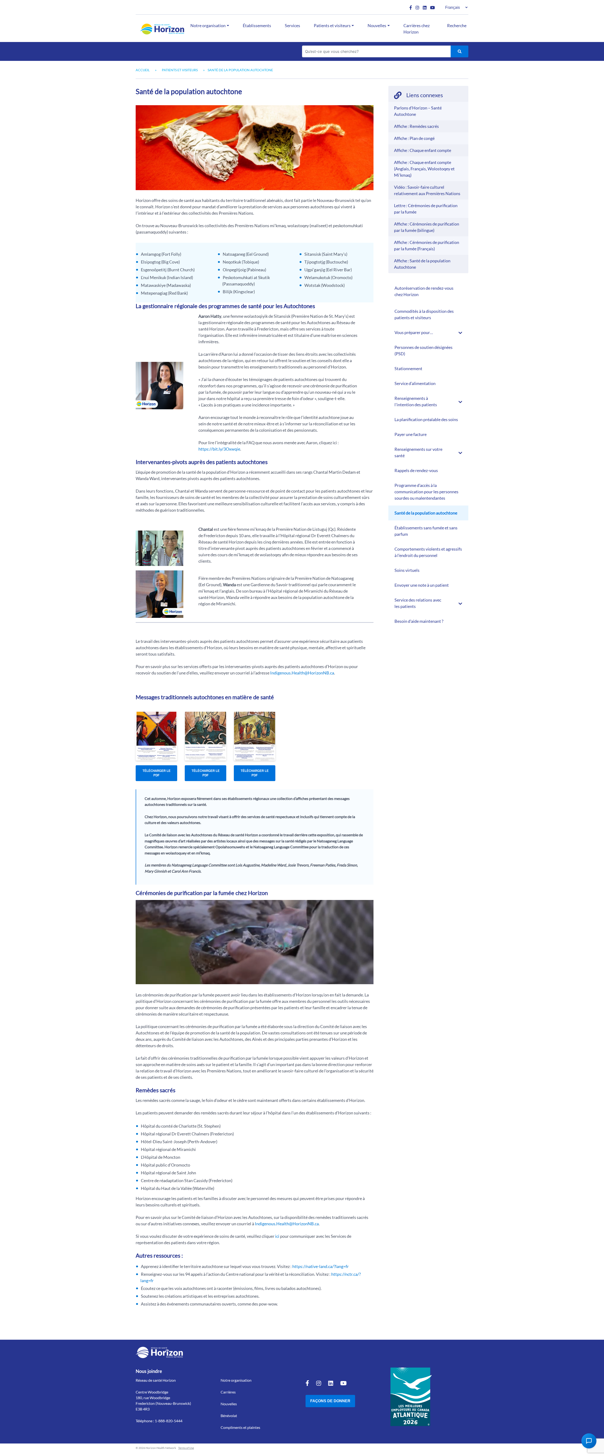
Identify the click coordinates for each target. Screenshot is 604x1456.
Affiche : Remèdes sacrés (416, 126)
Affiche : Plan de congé (414, 138)
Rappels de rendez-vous (416, 470)
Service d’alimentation (415, 383)
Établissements (257, 25)
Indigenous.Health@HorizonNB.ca (302, 672)
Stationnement (408, 368)
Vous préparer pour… (413, 332)
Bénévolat (229, 1415)
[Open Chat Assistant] (588, 1440)
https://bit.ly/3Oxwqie (219, 449)
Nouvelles (377, 25)
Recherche (456, 25)
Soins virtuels (406, 570)
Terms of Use (186, 1448)
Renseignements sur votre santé (418, 452)
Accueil (143, 70)
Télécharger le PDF (157, 773)
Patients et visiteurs (332, 25)
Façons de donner (330, 1401)
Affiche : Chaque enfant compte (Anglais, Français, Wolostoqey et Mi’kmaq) (424, 169)
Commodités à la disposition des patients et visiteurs (424, 314)
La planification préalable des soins (426, 419)
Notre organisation (208, 25)
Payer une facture (410, 434)
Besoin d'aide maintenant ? (418, 621)
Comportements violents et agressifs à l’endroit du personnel (428, 552)
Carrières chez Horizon (416, 28)
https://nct (341, 1274)
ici (277, 1236)
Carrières (228, 1392)
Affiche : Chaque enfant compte (422, 150)
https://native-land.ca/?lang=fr (320, 1266)
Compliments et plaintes (240, 1427)
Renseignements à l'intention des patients (415, 401)
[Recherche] (459, 51)
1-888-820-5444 (168, 1420)
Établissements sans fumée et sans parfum (425, 531)
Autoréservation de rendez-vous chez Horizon (423, 291)
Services (292, 25)
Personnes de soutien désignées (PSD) (423, 350)
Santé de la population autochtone (425, 512)
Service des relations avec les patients (417, 603)
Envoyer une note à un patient (421, 585)
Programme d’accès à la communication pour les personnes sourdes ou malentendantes (426, 492)
